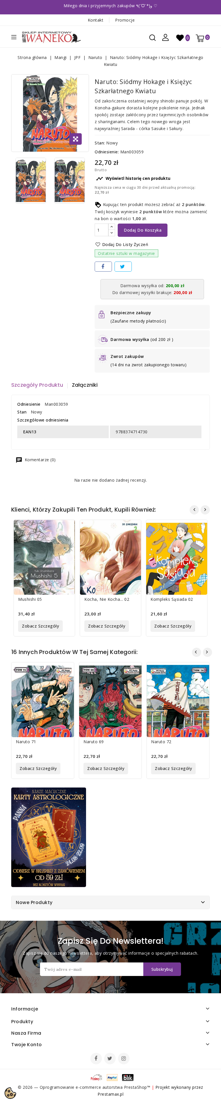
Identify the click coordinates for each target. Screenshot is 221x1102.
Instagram (124, 1059)
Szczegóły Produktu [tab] (37, 384)
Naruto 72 (161, 741)
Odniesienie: (107, 152)
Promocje (125, 20)
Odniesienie (29, 404)
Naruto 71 (26, 741)
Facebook (96, 1059)
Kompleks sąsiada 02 (171, 599)
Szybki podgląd (66, 528)
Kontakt (96, 20)
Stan (21, 412)
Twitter (110, 1059)
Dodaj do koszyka (142, 230)
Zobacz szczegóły (40, 626)
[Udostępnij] (103, 266)
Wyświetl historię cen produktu (133, 178)
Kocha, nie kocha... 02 (106, 599)
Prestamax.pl (110, 1094)
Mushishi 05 (30, 599)
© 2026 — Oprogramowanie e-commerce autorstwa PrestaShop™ (85, 1087)
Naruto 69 (93, 741)
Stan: (100, 143)
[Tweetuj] (123, 266)
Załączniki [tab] (85, 384)
